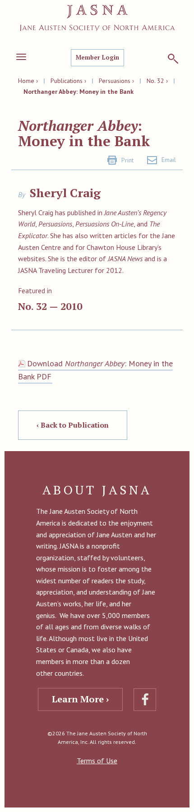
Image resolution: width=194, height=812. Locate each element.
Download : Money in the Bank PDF (95, 370)
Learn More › (80, 699)
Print (127, 160)
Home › (28, 81)
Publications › (68, 81)
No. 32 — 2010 (50, 306)
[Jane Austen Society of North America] (97, 18)
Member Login (97, 57)
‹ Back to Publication (73, 425)
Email (169, 160)
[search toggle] (173, 58)
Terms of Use (97, 760)
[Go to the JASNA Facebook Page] (145, 699)
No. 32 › (157, 81)
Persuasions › (116, 81)
